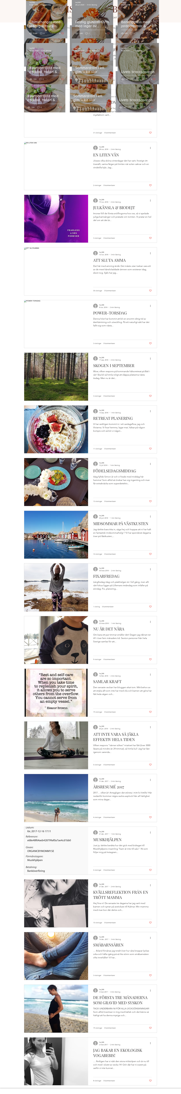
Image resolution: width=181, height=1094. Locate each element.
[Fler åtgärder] (151, 148)
